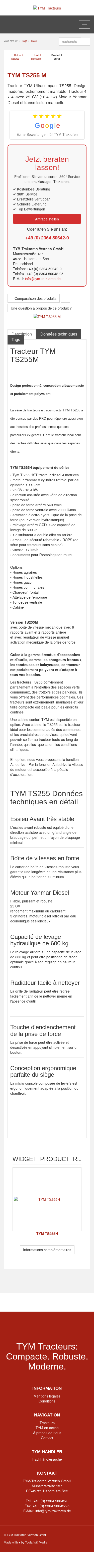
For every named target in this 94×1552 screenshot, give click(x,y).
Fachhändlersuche (47, 1459)
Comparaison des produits (35, 298)
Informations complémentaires (47, 1249)
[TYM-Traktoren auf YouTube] (47, 1302)
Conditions (47, 1400)
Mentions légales (47, 1395)
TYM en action (47, 1427)
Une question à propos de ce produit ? (41, 308)
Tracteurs (47, 1422)
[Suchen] (85, 41)
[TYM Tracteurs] (47, 7)
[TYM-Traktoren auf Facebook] (28, 1302)
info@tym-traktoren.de (43, 278)
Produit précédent (36, 56)
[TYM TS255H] (47, 1199)
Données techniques (58, 334)
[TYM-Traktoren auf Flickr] (66, 1302)
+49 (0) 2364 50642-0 (47, 237)
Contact (47, 1437)
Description (22, 334)
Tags (16, 340)
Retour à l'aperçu (17, 56)
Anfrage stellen (47, 218)
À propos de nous (47, 1432)
